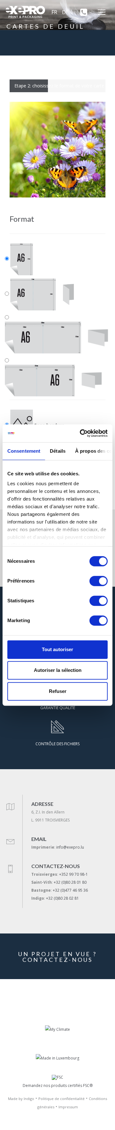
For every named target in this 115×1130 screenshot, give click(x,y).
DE (65, 12)
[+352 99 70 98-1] (81, 12)
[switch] (98, 581)
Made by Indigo (21, 1098)
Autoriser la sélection (57, 670)
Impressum (68, 1106)
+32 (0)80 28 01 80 (70, 882)
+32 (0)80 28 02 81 (62, 898)
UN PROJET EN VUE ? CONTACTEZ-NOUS (57, 956)
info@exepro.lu (70, 847)
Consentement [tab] (23, 451)
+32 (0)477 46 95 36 (70, 890)
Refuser (57, 691)
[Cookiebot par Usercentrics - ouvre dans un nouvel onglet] (81, 433)
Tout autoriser (57, 649)
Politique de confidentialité (61, 1098)
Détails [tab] (57, 451)
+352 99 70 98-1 (73, 874)
